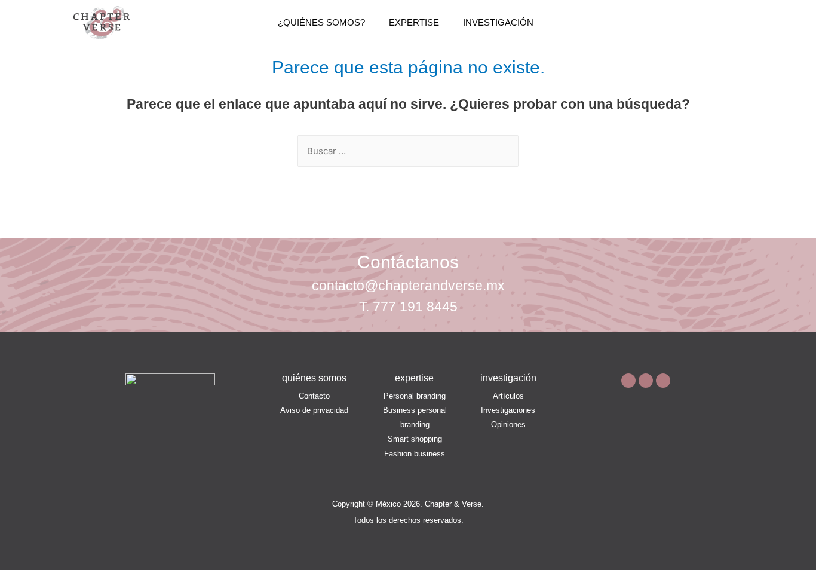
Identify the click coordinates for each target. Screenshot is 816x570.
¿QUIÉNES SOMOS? (321, 22)
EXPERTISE (414, 22)
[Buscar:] (408, 151)
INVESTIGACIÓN (498, 22)
